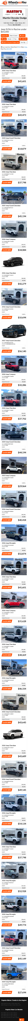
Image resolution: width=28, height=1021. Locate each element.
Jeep (4, 39)
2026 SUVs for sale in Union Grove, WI (10, 1003)
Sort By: (23, 42)
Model (10, 39)
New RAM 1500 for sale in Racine (9, 1013)
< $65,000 (24, 39)
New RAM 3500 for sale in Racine (9, 1014)
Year (15, 39)
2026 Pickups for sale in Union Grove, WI (11, 1005)
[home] (14, 3)
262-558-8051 (17, 25)
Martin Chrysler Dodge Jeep (11, 42)
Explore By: (5, 35)
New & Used (13, 35)
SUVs (23, 35)
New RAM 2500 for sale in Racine (9, 1016)
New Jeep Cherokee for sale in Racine (10, 1017)
